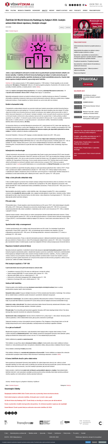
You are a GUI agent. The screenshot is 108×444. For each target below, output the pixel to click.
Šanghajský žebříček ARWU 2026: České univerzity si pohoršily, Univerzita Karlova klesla (31, 393)
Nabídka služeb (33, 433)
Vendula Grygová (13, 31)
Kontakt (83, 433)
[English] (83, 5)
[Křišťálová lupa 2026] (88, 29)
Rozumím (88, 442)
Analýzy (68, 385)
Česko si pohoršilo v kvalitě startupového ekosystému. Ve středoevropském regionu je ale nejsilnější (36, 404)
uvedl (18, 164)
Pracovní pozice (80, 42)
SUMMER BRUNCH (88, 102)
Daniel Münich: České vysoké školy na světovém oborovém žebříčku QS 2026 (28, 407)
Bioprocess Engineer (80, 73)
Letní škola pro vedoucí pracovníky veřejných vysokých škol (91, 97)
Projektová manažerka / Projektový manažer (86, 61)
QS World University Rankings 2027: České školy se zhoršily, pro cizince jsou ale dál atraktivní (33, 400)
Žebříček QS (9, 83)
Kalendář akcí (79, 91)
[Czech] (86, 5)
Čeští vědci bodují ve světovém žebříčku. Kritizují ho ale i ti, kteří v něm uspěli (28, 397)
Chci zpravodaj (88, 84)
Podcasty (77, 126)
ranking (62, 27)
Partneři (50, 433)
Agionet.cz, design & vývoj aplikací (91, 437)
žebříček (68, 27)
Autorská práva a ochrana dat (18, 433)
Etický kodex (67, 433)
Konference (58, 433)
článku (38, 87)
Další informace (102, 442)
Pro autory (76, 433)
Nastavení (94, 442)
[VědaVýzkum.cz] (18, 4)
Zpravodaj (88, 79)
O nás (6, 433)
